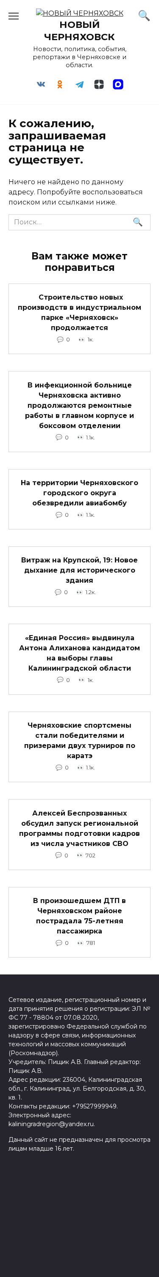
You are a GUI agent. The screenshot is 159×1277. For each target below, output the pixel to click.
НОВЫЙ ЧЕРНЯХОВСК (79, 31)
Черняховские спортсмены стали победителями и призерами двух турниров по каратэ (79, 740)
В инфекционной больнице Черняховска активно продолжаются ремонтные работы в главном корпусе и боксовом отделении (79, 405)
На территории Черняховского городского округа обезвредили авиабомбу (79, 493)
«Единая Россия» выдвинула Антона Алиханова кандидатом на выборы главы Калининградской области (79, 652)
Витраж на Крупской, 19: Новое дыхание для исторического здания (79, 570)
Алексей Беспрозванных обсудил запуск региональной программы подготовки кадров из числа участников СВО (79, 828)
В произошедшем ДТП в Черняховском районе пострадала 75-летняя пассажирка (79, 916)
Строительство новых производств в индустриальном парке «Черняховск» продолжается (79, 312)
